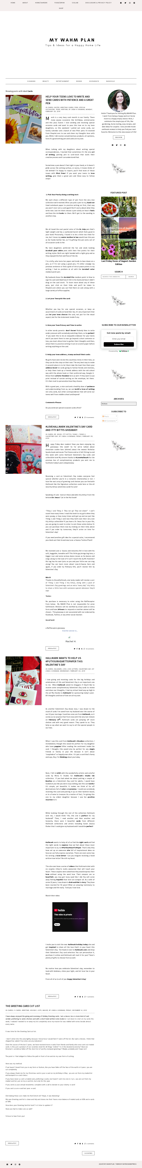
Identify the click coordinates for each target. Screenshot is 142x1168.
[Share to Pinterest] (80, 417)
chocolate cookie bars (55, 449)
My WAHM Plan (109, 1164)
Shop (61, 8)
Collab (75, 3)
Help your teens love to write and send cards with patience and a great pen (70, 100)
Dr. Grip (82, 229)
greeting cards (66, 107)
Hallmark (58, 669)
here (89, 564)
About (25, 3)
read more (118, 137)
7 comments (90, 997)
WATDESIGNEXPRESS (129, 1164)
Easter (56, 107)
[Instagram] (130, 3)
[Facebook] (121, 3)
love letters (72, 669)
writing (64, 109)
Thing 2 (82, 434)
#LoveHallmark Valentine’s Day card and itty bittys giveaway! (69, 428)
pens (76, 107)
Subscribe (119, 344)
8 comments (90, 417)
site (68, 850)
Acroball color (88, 269)
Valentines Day (52, 436)
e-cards (17, 1010)
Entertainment (62, 81)
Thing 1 (75, 434)
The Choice (68, 452)
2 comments (90, 1143)
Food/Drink (60, 3)
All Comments (110, 421)
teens (58, 109)
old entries (88, 1153)
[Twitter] (125, 3)
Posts (106, 416)
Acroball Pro (69, 277)
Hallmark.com (81, 950)
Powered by (113, 351)
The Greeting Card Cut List (23, 1006)
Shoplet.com (51, 288)
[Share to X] (75, 417)
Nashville (110, 81)
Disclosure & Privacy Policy (99, 3)
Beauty (46, 81)
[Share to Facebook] (77, 417)
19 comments (90, 649)
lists (40, 1010)
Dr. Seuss (58, 434)
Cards (50, 107)
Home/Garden (41, 3)
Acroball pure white (54, 250)
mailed (45, 1010)
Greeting (25, 1010)
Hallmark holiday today (78, 944)
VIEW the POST (52, 417)
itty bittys (67, 434)
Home (13, 3)
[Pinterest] (134, 3)
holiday (33, 1010)
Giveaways (94, 81)
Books (79, 81)
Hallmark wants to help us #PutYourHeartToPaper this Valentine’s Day (64, 661)
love (64, 669)
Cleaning (31, 81)
